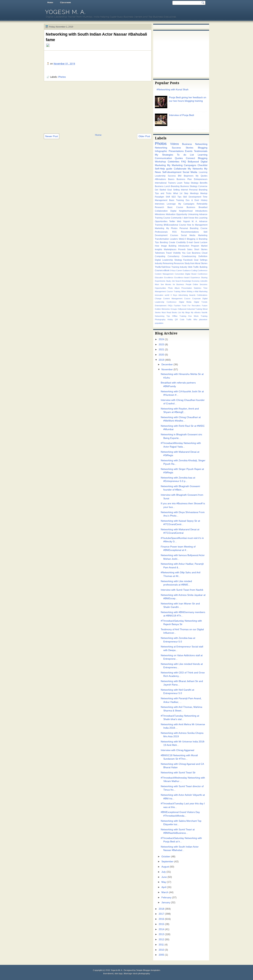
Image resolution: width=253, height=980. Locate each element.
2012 (161, 939)
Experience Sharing (199, 277)
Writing (189, 291)
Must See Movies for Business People (173, 284)
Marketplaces (170, 249)
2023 (161, 344)
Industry (158, 263)
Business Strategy (189, 186)
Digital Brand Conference (196, 274)
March (164, 892)
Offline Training (179, 316)
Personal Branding (198, 190)
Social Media (190, 172)
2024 (161, 339)
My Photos (172, 228)
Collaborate (180, 168)
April (163, 887)
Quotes (179, 158)
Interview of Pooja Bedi (181, 115)
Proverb (182, 249)
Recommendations (190, 232)
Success (172, 176)
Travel (169, 253)
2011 (161, 944)
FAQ (183, 161)
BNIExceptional (171, 225)
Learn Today (183, 183)
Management (201, 225)
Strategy (194, 183)
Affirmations (160, 179)
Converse (202, 186)
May (163, 882)
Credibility (181, 242)
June (164, 877)
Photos (62, 77)
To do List (185, 154)
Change (158, 298)
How (157, 246)
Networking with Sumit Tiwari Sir (178, 772)
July (163, 872)
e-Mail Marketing (200, 291)
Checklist (202, 165)
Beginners (188, 176)
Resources (179, 263)
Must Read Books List (171, 312)
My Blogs (186, 312)
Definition (202, 256)
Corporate (196, 298)
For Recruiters (194, 306)
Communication (163, 158)
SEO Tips (176, 197)
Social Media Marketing (194, 235)
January (165, 902)
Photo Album (174, 288)
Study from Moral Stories (196, 263)
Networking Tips (162, 316)
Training (177, 291)
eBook (166, 270)
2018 (161, 909)
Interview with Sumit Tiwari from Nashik (182, 590)
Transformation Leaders (166, 239)
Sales (189, 249)
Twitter (172, 221)
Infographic (161, 151)
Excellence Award (182, 277)
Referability (202, 204)
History (204, 200)
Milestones (160, 214)
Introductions (201, 211)
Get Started (160, 190)
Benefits (203, 183)
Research (159, 207)
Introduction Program (188, 246)
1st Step (184, 193)
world (167, 295)
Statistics (197, 288)
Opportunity (181, 214)
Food (184, 306)
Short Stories (200, 249)
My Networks (195, 168)
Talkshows (160, 253)
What (175, 193)
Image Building (169, 246)
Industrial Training (194, 309)
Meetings (194, 193)
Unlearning (193, 214)
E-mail (190, 242)
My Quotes (201, 176)
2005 (161, 955)
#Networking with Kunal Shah (172, 89)
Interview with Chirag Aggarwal (177, 750)
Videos (174, 143)
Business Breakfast (197, 207)
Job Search (176, 281)
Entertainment (160, 306)
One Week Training (197, 316)
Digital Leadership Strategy (168, 260)
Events (188, 151)
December (167, 364)
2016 (161, 919)
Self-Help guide (163, 168)
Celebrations (202, 295)
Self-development (171, 172)
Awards (192, 295)
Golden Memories (162, 309)
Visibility (177, 253)
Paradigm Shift (162, 197)
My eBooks (196, 312)
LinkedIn (203, 281)
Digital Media (185, 302)
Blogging (202, 147)
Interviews (159, 204)
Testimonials (200, 151)
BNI (179, 176)
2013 (161, 934)
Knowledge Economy (191, 281)
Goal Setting (173, 190)
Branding (175, 186)
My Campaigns (186, 204)
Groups (174, 309)
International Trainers (165, 183)
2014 (161, 929)
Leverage (171, 204)
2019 (161, 360)
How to (190, 225)
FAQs (170, 306)
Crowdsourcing (189, 256)
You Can (186, 253)
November (167, 369)
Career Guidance (183, 270)
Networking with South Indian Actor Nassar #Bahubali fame (96, 37)
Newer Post (51, 136)
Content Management (164, 274)
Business (196, 253)
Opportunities (160, 288)
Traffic (189, 319)
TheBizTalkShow (163, 267)
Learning (202, 154)
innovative (159, 295)
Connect (190, 158)
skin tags (118, 973)
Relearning (168, 263)
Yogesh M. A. (65, 12)
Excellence (168, 277)
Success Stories (182, 147)
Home (50, 2)
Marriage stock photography (137, 973)
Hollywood (182, 309)
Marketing (159, 228)
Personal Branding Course (193, 228)
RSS (174, 232)
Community (176, 218)
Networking (161, 147)
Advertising (183, 295)
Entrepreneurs (200, 179)
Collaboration (161, 211)
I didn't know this (190, 218)
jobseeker (203, 319)
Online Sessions (200, 284)
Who (195, 319)
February (166, 897)
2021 (161, 349)
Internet (184, 190)
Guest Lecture (200, 242)
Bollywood (193, 161)
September (167, 861)
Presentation (186, 288)
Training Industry (179, 267)
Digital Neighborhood (181, 211)
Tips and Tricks (163, 193)
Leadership (160, 176)
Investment (108, 973)
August (165, 866)
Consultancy (173, 256)
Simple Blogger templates (148, 970)
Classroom (65, 2)
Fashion (177, 306)
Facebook (188, 260)
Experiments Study (163, 281)
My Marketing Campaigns (181, 165)
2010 (161, 950)
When (183, 291)
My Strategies (164, 154)
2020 (161, 354)
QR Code (179, 319)
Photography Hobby (164, 319)
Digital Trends (200, 302)
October (165, 856)
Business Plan (184, 179)
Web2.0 (182, 239)
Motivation (171, 214)
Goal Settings (200, 260)
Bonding (164, 242)
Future (204, 306)
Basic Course (175, 207)
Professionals (161, 232)
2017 (161, 914)
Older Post (144, 136)
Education (159, 277)
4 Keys (174, 295)
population (159, 323)
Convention (179, 274)
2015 (161, 924)
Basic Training (176, 200)
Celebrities (173, 161)
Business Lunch (162, 186)
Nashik (204, 312)
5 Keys (173, 270)
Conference (202, 270)
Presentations (176, 151)
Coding (194, 270)
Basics (171, 179)
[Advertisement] (97, 107)
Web (179, 221)
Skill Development (192, 197)
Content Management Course (176, 298)
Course (182, 225)
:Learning (202, 172)
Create (172, 242)
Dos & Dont (192, 200)
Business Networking (194, 144)
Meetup (203, 193)
